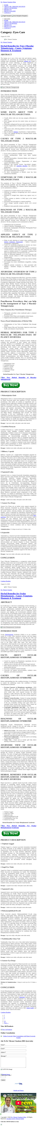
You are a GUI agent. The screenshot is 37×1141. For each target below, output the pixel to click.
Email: (3, 1048)
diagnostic (22, 997)
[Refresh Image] (5, 1074)
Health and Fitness (19, 1090)
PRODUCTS (8, 9)
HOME (6, 5)
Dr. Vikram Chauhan (6, 42)
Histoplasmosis (9, 634)
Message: (3, 1056)
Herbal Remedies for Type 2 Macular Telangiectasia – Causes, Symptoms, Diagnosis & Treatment (17, 48)
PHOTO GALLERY (10, 11)
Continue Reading (6, 581)
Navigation (24, 15)
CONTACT (7, 12)
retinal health (30, 1008)
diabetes (16, 132)
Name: (3, 1045)
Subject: (3, 1052)
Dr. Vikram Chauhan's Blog (8, 2)
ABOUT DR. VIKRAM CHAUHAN (14, 6)
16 (5, 1021)
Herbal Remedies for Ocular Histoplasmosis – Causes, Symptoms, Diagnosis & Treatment (17, 595)
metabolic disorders (22, 166)
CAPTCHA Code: (6, 1075)
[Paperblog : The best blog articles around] (18, 1084)
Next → (6, 1023)
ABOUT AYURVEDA (10, 8)
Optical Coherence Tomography (13, 242)
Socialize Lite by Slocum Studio (15, 1118)
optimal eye (27, 61)
